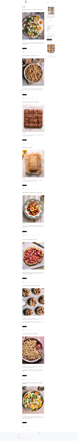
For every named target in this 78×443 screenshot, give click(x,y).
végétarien (43, 426)
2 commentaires (30, 240)
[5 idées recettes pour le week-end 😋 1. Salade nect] (48, 50)
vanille (41, 98)
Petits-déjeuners (48, 28)
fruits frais (30, 379)
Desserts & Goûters (26, 143)
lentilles (32, 426)
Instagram (41, 322)
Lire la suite (24, 48)
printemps (40, 52)
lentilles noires (34, 426)
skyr (42, 235)
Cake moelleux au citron (27, 147)
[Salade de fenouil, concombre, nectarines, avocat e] (48, 45)
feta (32, 52)
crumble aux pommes (33, 98)
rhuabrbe (35, 379)
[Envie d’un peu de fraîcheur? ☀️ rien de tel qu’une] (54, 50)
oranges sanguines (37, 426)
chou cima (27, 235)
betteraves (27, 426)
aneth (26, 52)
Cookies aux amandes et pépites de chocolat (31, 285)
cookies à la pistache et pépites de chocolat (38, 321)
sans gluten (41, 235)
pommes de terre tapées (37, 52)
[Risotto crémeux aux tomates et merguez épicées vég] (54, 48)
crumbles (35, 369)
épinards (31, 235)
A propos (19, 436)
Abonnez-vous (49, 39)
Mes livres (19, 435)
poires (40, 98)
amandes (25, 52)
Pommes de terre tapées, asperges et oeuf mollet (32, 9)
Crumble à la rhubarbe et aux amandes (30, 333)
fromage (33, 52)
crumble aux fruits (29, 98)
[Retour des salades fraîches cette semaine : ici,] (54, 45)
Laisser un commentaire (31, 148)
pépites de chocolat (33, 330)
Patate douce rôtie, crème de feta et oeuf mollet (32, 192)
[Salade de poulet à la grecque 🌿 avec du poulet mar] (51, 48)
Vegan (47, 30)
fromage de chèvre (29, 426)
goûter (39, 98)
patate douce (39, 235)
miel (34, 52)
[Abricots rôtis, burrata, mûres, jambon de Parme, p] (51, 50)
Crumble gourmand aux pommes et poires (30, 55)
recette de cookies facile (37, 330)
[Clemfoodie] (26, 3)
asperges (28, 52)
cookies (28, 330)
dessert (35, 98)
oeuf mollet (36, 235)
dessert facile (37, 98)
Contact (19, 437)
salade (39, 426)
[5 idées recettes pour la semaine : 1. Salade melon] (51, 45)
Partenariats (19, 434)
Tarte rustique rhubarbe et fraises (29, 239)
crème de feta (29, 235)
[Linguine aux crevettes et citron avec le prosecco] (48, 48)
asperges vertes (30, 52)
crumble (27, 98)
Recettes (28, 143)
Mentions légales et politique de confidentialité (23, 438)
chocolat (27, 330)
